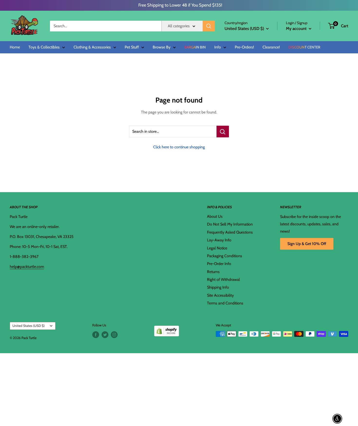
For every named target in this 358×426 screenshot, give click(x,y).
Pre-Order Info (219, 263)
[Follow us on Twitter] (105, 334)
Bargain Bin (195, 47)
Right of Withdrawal (223, 279)
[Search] (209, 26)
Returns (213, 271)
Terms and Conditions (225, 303)
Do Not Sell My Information (230, 224)
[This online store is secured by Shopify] (166, 329)
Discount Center (304, 47)
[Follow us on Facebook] (95, 334)
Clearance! (271, 47)
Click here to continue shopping (179, 147)
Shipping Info (218, 287)
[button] (331, 26)
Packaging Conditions (224, 256)
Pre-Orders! (244, 47)
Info (217, 47)
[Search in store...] (223, 131)
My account (297, 28)
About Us (215, 216)
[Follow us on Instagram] (114, 334)
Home (15, 47)
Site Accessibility (220, 295)
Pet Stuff (132, 47)
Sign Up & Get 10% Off (306, 243)
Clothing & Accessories (92, 47)
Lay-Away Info (219, 240)
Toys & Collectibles (44, 47)
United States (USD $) (28, 326)
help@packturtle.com (27, 266)
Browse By (161, 47)
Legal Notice (217, 248)
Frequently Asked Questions (230, 232)
